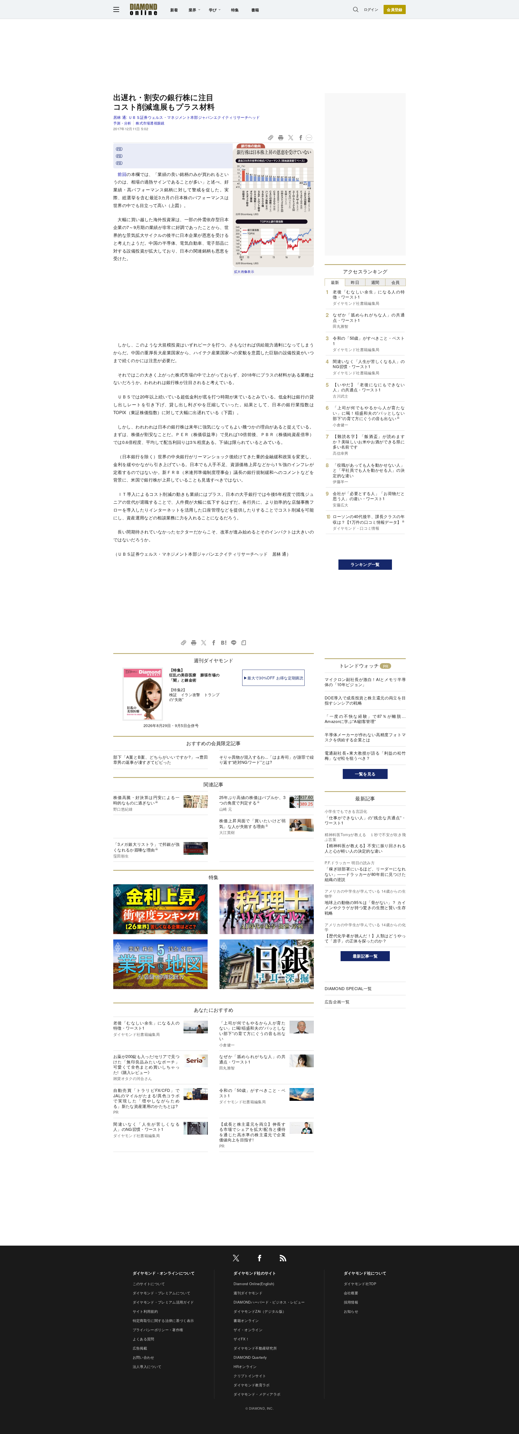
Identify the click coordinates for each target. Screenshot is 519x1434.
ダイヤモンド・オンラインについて (164, 1273)
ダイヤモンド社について (365, 1273)
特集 (235, 9)
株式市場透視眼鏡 (150, 123)
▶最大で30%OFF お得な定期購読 (273, 677)
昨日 (355, 282)
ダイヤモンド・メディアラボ (257, 1394)
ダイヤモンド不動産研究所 (255, 1348)
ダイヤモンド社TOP (360, 1283)
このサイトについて (149, 1283)
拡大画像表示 (244, 271)
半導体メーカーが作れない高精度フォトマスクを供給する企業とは (365, 737)
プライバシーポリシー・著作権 (158, 1329)
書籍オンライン (246, 1320)
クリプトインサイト (250, 1375)
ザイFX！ (241, 1338)
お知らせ (351, 1311)
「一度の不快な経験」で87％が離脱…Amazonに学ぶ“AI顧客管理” (365, 718)
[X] (236, 1259)
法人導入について (147, 1366)
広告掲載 (140, 1348)
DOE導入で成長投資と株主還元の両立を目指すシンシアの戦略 (365, 700)
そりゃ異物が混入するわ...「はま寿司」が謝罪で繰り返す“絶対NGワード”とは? (266, 759)
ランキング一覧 (365, 564)
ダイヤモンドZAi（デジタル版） (260, 1311)
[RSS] (283, 1259)
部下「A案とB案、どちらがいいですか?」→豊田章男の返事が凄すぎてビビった (160, 759)
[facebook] (259, 1259)
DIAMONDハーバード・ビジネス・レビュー (269, 1302)
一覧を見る (365, 774)
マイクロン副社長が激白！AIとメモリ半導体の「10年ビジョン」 (365, 681)
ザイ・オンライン (248, 1329)
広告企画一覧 (337, 1001)
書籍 (255, 9)
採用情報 (351, 1302)
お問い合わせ (143, 1357)
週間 (375, 282)
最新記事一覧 (365, 956)
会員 (395, 282)
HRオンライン (245, 1366)
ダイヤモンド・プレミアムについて (161, 1292)
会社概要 (351, 1292)
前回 (122, 174)
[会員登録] (395, 9)
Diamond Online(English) (254, 1283)
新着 (174, 9)
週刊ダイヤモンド (248, 1292)
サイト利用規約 (145, 1311)
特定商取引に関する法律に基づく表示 (163, 1320)
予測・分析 (122, 123)
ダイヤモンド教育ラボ (252, 1384)
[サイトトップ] (143, 9)
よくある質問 (143, 1338)
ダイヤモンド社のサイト (255, 1273)
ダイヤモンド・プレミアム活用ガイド (163, 1302)
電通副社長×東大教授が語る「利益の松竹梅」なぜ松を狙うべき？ (365, 755)
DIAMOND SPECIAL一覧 (348, 988)
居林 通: (186, 117)
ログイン (371, 9)
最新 (335, 282)
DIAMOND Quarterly (250, 1357)
